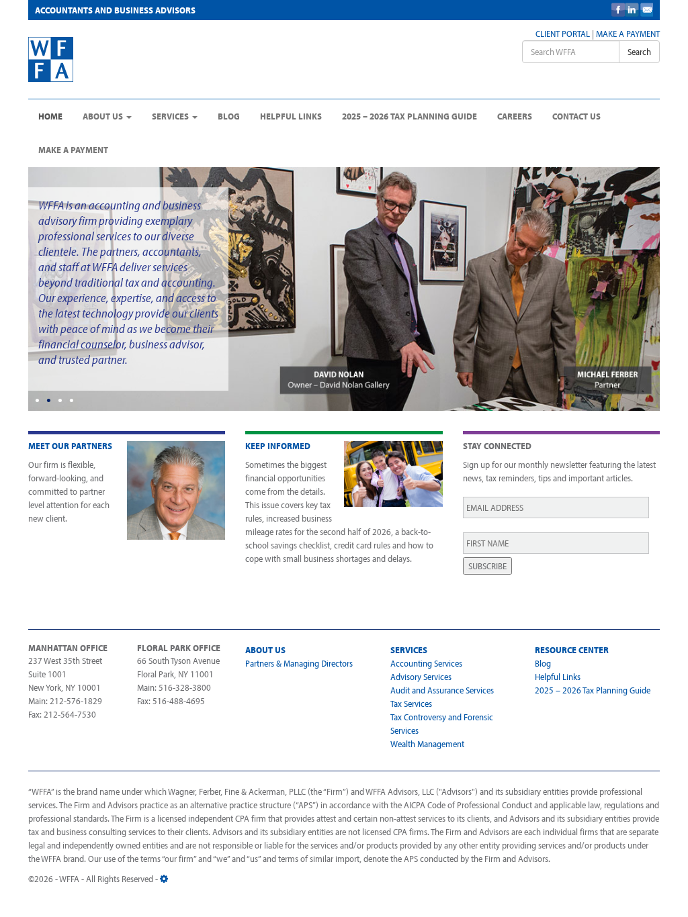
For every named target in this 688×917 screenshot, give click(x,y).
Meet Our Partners (70, 446)
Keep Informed (277, 446)
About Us (104, 116)
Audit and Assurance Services (442, 690)
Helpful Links (291, 116)
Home (50, 116)
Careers (514, 116)
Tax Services (411, 703)
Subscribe (487, 566)
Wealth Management (427, 744)
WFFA (130, 59)
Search (639, 52)
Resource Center (572, 650)
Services (171, 116)
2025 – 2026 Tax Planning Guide (409, 116)
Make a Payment (628, 34)
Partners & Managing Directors (299, 663)
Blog (229, 116)
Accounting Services (426, 663)
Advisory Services (421, 677)
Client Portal (562, 34)
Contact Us (576, 116)
